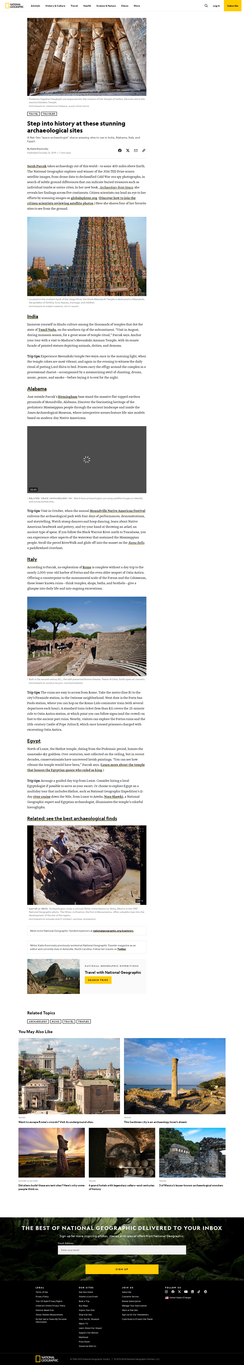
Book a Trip (84, 1301)
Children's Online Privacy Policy (50, 1305)
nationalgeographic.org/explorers (113, 930)
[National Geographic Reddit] (205, 1291)
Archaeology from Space (116, 187)
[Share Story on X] (127, 150)
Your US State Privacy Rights (49, 1301)
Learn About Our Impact (90, 1328)
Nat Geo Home (86, 1292)
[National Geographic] (14, 5)
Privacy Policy (42, 1296)
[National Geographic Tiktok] (199, 1291)
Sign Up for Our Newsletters (135, 1314)
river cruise (41, 796)
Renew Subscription (131, 1301)
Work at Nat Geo (130, 1310)
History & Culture (55, 5)
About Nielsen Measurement (49, 1314)
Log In (216, 5)
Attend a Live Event (88, 1296)
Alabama (37, 388)
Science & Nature (106, 5)
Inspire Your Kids (87, 1310)
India (32, 316)
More (137, 5)
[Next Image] (141, 865)
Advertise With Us (87, 1346)
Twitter (121, 949)
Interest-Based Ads (45, 1310)
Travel (74, 5)
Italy (32, 559)
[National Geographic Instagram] (166, 1291)
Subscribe (126, 1292)
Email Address (66, 1243)
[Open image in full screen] (141, 830)
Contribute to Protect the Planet (137, 1319)
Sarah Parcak (37, 166)
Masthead (83, 1337)
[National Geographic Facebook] (173, 1291)
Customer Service (130, 1296)
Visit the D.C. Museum (89, 1319)
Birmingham (67, 396)
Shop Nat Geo (85, 1314)
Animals (35, 5)
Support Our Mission (88, 1332)
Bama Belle (136, 542)
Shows (124, 5)
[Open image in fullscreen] (141, 221)
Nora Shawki (113, 796)
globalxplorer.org (84, 198)
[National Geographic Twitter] (179, 1291)
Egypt (34, 741)
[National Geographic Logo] (47, 1361)
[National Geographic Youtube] (186, 1291)
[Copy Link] (143, 150)
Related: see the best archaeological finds (72, 818)
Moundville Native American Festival (117, 511)
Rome (87, 567)
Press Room (84, 1341)
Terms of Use (42, 1292)
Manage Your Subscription (134, 1305)
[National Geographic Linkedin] (192, 1291)
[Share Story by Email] (135, 150)
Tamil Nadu (47, 329)
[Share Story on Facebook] (119, 150)
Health (87, 5)
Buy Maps (83, 1305)
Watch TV (83, 1323)
